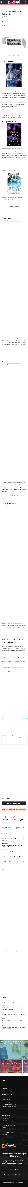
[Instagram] (8, 1174)
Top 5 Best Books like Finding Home (19, 828)
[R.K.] (3, 17)
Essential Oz (5, 836)
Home (3, 8)
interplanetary (9, 155)
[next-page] (5, 865)
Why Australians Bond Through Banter (11, 1002)
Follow (14, 815)
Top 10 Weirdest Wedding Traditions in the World (14, 861)
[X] (19, 1174)
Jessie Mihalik (15, 163)
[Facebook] (4, 1174)
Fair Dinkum (12, 8)
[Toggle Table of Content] (17, 55)
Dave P (2, 1072)
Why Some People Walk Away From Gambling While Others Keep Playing (13, 1008)
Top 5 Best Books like (15, 667)
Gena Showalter (15, 110)
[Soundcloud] (15, 1174)
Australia (7, 8)
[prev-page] (3, 865)
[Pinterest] (12, 1174)
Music (3, 1012)
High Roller (5, 1005)
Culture (4, 1025)
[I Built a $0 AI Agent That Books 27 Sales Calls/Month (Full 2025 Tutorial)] (11, 1066)
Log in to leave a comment (14, 803)
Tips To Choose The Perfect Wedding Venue (12, 851)
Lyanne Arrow (4, 1058)
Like (6, 815)
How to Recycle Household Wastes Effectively (13, 856)
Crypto (3, 1018)
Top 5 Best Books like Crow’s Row (6, 828)
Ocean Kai (25, 1072)
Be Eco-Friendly (6, 854)
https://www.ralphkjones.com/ (18, 737)
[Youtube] (23, 1174)
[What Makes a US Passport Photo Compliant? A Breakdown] (14, 1050)
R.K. (6, 16)
